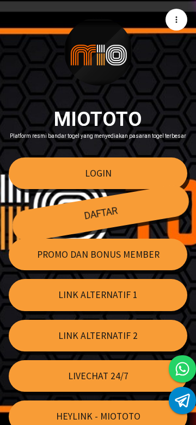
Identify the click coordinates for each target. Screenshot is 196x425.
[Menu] (176, 20)
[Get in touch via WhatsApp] (182, 368)
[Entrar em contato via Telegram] (182, 400)
